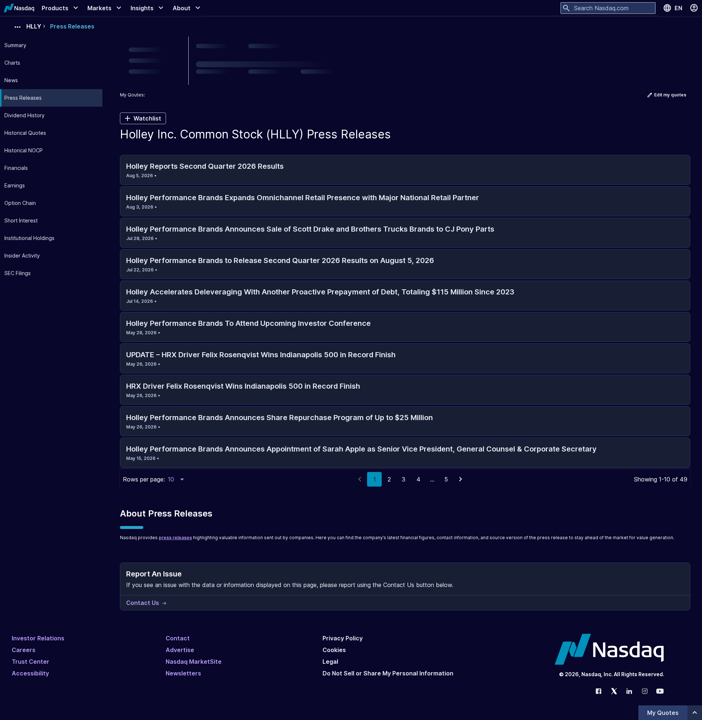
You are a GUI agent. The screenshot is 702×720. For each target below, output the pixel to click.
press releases (175, 537)
